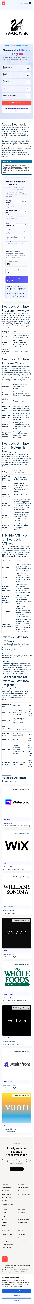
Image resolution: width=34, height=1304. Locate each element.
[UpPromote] (3, 3)
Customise (17, 1295)
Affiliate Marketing (23, 1187)
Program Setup (6, 1187)
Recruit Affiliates (7, 1191)
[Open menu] (30, 3)
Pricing (4, 1212)
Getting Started (7, 1241)
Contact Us (21, 1234)
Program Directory (7, 1244)
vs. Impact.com (22, 1222)
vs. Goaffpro (21, 1212)
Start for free (23, 3)
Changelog (5, 1222)
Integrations (5, 1216)
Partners (20, 1238)
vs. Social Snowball (23, 1219)
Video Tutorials (6, 1247)
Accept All (17, 1291)
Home (7, 45)
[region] (16, 1289)
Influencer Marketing (24, 1194)
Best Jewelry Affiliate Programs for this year (17, 110)
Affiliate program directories (19, 45)
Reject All (16, 1300)
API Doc (4, 1219)
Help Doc (4, 1238)
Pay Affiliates (6, 1201)
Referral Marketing (23, 1191)
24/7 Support (6, 1226)
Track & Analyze (6, 1194)
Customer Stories (7, 1234)
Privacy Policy (22, 1241)
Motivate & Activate (8, 1197)
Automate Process (7, 1204)
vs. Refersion (21, 1216)
